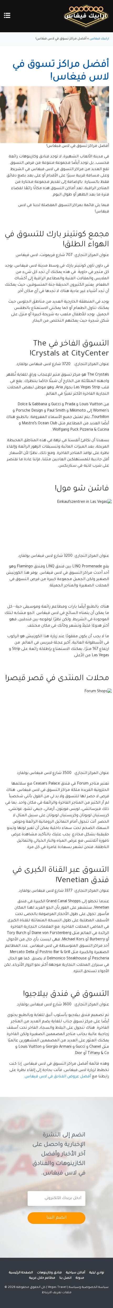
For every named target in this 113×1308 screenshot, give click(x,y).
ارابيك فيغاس (99, 39)
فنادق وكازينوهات (49, 1273)
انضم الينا (57, 1217)
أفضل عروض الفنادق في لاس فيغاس (58, 1077)
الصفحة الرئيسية (21, 1273)
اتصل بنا (65, 1278)
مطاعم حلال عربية (42, 1278)
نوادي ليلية (96, 1273)
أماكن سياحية (75, 1273)
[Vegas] (86, 17)
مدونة (80, 1278)
